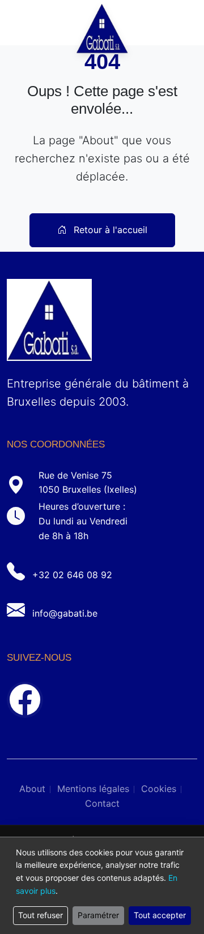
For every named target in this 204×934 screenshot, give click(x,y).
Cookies (158, 788)
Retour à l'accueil (109, 229)
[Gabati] (102, 22)
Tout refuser (40, 915)
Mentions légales (93, 788)
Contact (102, 803)
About (32, 788)
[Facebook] (25, 700)
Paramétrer (98, 915)
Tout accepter (160, 915)
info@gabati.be (64, 613)
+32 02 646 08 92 (72, 574)
